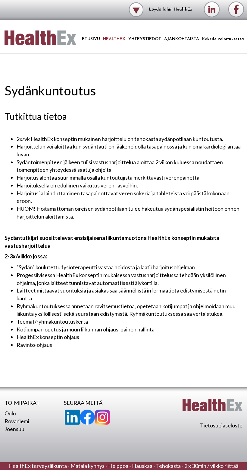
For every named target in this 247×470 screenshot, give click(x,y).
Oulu (10, 413)
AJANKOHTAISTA (181, 39)
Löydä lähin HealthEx (170, 9)
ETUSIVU (91, 39)
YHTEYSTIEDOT (144, 39)
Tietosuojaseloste (221, 425)
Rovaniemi (17, 421)
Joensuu (14, 429)
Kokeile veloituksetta (223, 39)
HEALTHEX (114, 39)
